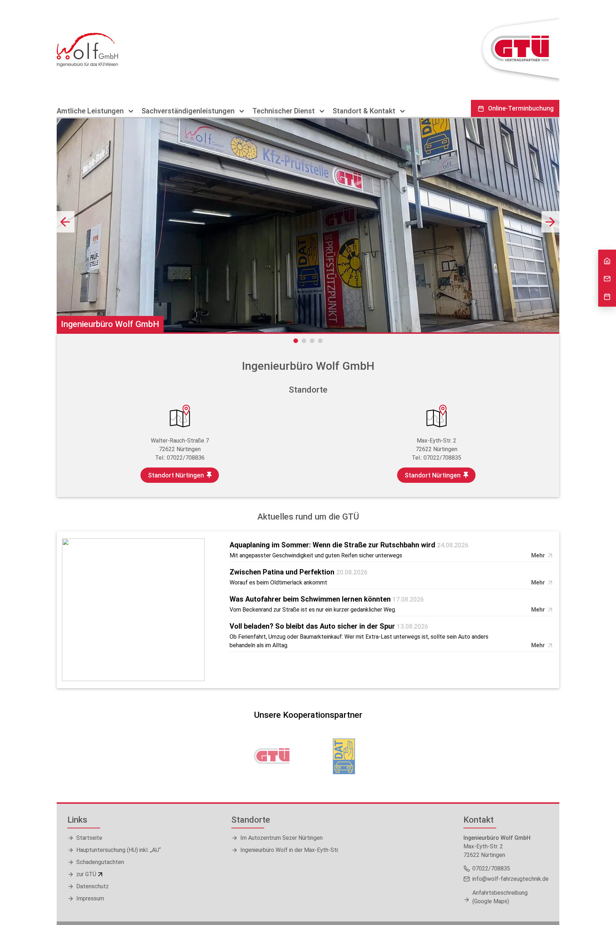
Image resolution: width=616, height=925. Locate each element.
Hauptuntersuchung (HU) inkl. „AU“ (118, 850)
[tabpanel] (308, 225)
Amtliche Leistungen (91, 111)
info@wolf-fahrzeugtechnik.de (510, 878)
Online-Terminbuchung (521, 108)
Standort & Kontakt (365, 111)
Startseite (89, 837)
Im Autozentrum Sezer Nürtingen (281, 837)
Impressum (90, 898)
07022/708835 (442, 457)
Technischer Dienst (284, 111)
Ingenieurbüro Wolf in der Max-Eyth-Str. (289, 850)
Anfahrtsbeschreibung (500, 897)
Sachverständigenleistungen (189, 111)
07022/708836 (186, 457)
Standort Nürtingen (176, 475)
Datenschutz (92, 886)
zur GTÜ (86, 874)
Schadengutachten (100, 862)
